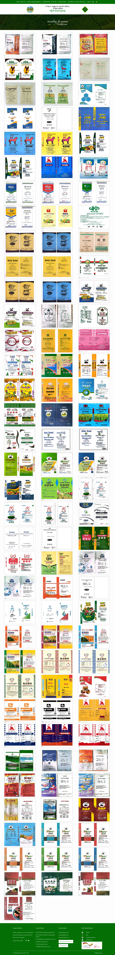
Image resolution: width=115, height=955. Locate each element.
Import (54, 24)
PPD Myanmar (89, 940)
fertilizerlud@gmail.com (64, 937)
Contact (89, 1)
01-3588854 (38, 946)
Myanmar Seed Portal (90, 937)
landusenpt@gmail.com (64, 932)
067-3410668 (39, 939)
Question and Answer (65, 941)
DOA (87, 935)
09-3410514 (45, 935)
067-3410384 (39, 935)
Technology (71, 1)
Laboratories (46, 1)
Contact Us (63, 945)
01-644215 (38, 944)
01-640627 (38, 941)
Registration (62, 1)
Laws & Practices (80, 1)
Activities (54, 1)
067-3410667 (39, 932)
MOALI (87, 932)
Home (18, 1)
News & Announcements (34, 1)
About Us (23, 1)
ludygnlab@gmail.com (63, 935)
